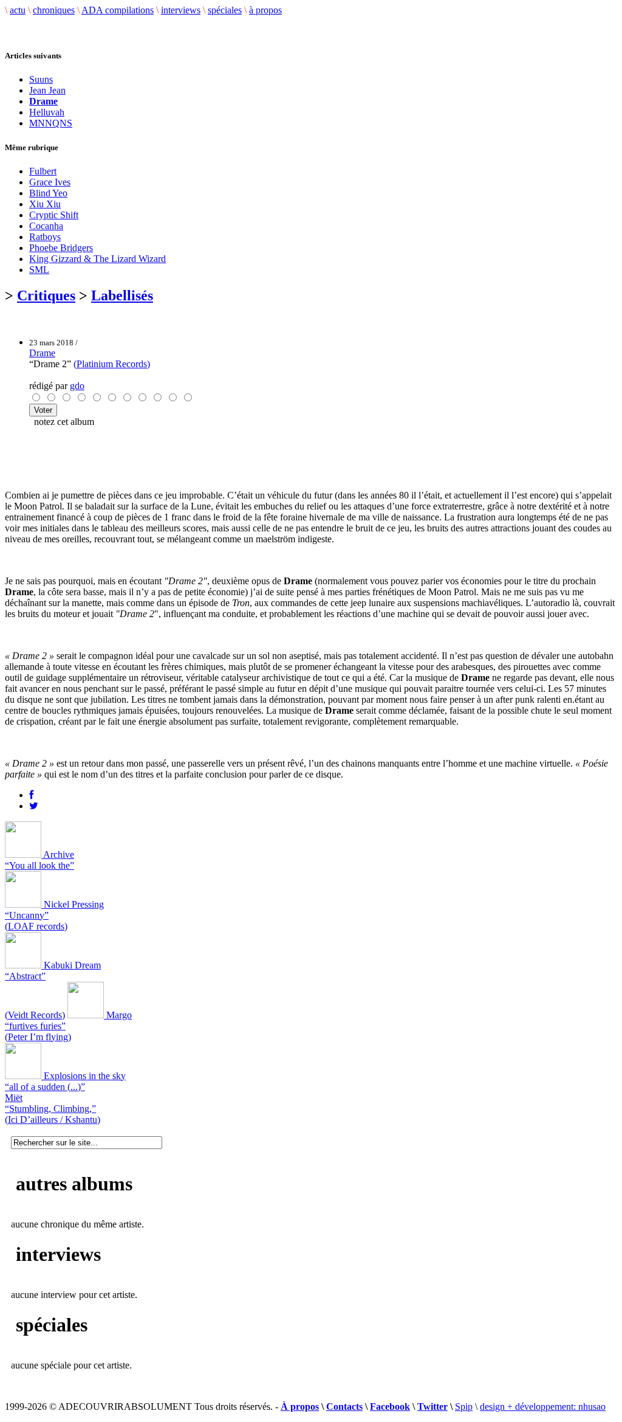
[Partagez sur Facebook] (31, 795)
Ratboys (45, 237)
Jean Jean (47, 90)
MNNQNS (50, 123)
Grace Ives (49, 182)
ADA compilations (117, 10)
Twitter (432, 1406)
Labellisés (122, 295)
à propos (265, 10)
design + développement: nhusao (543, 1406)
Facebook (390, 1406)
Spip (464, 1406)
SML (39, 269)
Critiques (46, 295)
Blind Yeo (48, 193)
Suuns (41, 79)
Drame (42, 353)
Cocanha (46, 226)
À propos (300, 1406)
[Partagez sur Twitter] (33, 806)
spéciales (225, 10)
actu (18, 10)
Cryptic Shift (53, 215)
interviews (180, 10)
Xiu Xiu (45, 204)
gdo (77, 386)
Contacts (344, 1406)
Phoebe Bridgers (61, 248)
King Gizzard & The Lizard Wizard (97, 259)
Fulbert (42, 171)
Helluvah (46, 112)
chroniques (54, 10)
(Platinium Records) (111, 364)
